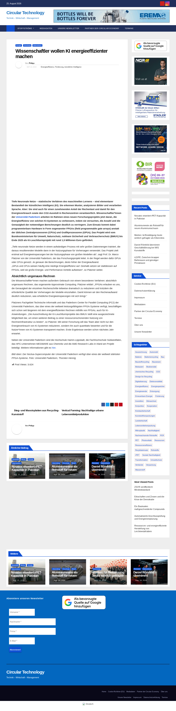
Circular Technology (25, 12)
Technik (30, 459)
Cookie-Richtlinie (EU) (145, 284)
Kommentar (96, 569)
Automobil (154, 352)
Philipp (31, 63)
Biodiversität (151, 367)
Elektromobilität (156, 381)
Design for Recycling (143, 377)
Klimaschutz (151, 401)
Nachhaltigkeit (153, 430)
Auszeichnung (141, 352)
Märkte (23, 459)
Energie (18, 45)
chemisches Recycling (144, 372)
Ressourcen (159, 440)
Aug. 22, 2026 (100, 580)
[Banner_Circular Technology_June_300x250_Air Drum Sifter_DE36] (150, 105)
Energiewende (141, 391)
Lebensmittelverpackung (145, 426)
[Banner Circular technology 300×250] (150, 172)
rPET (137, 455)
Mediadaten (46, 28)
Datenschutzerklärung (144, 291)
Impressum (139, 298)
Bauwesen (156, 362)
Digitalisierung (141, 381)
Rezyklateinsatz (141, 450)
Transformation (141, 460)
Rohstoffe (155, 450)
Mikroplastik (140, 430)
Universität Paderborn (28, 217)
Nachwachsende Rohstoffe (146, 435)
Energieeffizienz (47, 67)
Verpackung (151, 465)
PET (137, 440)
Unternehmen (37, 45)
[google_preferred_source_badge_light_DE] (150, 46)
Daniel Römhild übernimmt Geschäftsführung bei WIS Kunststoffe (106, 471)
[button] (169, 28)
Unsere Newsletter (68, 28)
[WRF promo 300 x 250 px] (150, 139)
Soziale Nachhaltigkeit (151, 455)
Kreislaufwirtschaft (142, 411)
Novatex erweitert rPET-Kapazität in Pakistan (27, 468)
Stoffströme (25, 28)
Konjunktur (139, 406)
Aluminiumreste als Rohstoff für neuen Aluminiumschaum (64, 470)
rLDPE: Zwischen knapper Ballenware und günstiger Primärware (146, 260)
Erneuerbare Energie (143, 396)
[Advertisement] (67, 384)
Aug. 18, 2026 (99, 474)
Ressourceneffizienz (143, 445)
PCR (162, 435)
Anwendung (56, 463)
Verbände (139, 465)
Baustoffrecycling (142, 362)
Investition (139, 401)
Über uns (138, 325)
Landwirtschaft (141, 421)
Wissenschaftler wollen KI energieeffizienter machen (61, 53)
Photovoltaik (147, 440)
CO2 (158, 372)
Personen (95, 463)
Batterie (138, 357)
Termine (129, 28)
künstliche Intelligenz (73, 67)
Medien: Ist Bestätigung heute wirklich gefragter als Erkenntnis (108, 575)
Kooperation (152, 406)
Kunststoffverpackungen (145, 416)
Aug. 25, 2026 (19, 474)
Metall (74, 463)
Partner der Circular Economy (102, 28)
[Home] (10, 28)
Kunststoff (15, 459)
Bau (162, 357)
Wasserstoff (140, 470)
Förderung (59, 67)
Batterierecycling (151, 357)
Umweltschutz (156, 460)
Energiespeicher (158, 386)
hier (54, 347)
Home (104, 692)
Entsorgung (154, 391)
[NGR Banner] (150, 71)
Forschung (27, 45)
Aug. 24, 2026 (59, 474)
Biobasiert (139, 367)
